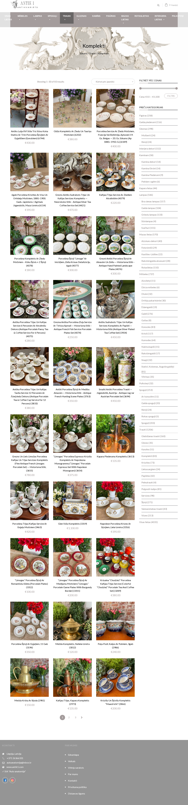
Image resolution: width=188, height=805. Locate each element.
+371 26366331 (15, 758)
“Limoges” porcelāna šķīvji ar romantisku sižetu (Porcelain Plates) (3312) (29, 584)
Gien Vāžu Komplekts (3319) (72, 523)
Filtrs (171, 95)
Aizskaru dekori (149, 241)
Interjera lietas (160, 18)
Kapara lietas (145, 188)
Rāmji (144, 142)
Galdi (144, 313)
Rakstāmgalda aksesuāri (153, 260)
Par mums (73, 774)
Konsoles (146, 326)
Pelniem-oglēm (149, 181)
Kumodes (146, 340)
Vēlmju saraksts (76, 767)
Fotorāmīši (146, 247)
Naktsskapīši (148, 346)
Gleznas (81, 16)
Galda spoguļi (148, 403)
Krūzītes (145, 462)
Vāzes (144, 515)
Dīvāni (144, 293)
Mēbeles (22, 16)
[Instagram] (12, 780)
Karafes (145, 449)
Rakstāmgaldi (148, 353)
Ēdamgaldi (146, 307)
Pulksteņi (178, 16)
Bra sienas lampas (150, 201)
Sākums (83, 53)
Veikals (71, 761)
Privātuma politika (77, 787)
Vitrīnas (145, 376)
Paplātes (145, 475)
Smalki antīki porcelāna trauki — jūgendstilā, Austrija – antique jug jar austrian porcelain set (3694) (115, 393)
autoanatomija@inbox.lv (19, 762)
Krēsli (144, 333)
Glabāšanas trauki (150, 436)
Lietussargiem (148, 469)
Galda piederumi (147, 122)
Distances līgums (76, 793)
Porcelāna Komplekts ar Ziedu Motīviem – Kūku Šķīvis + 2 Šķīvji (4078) (29, 262)
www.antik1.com (15, 767)
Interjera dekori (147, 148)
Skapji (144, 360)
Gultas (144, 320)
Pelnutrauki (147, 482)
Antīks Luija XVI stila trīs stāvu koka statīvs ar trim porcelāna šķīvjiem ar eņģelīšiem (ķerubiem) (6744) (29, 135)
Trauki (67, 16)
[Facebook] (5, 780)
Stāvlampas (147, 221)
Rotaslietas (142, 16)
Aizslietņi (146, 280)
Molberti (146, 135)
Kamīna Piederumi (150, 175)
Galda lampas (148, 208)
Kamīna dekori (148, 161)
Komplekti (146, 456)
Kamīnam (144, 155)
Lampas (37, 16)
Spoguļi (52, 16)
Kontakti (72, 780)
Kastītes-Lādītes (149, 254)
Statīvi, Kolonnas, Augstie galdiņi (157, 366)
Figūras (110, 16)
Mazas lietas (125, 18)
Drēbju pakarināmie (151, 300)
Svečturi (145, 227)
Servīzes (145, 495)
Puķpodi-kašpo (149, 489)
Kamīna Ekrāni (148, 168)
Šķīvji (144, 502)
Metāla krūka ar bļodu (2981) (29, 700)
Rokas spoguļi (148, 416)
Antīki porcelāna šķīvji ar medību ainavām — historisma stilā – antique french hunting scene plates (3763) (72, 393)
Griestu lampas (149, 214)
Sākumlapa (73, 754)
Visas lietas (8, 18)
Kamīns (96, 16)
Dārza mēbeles (148, 287)
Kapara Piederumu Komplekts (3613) (115, 456)
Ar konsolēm (147, 396)
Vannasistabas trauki (151, 508)
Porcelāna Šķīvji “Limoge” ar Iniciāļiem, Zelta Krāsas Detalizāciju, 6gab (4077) (72, 262)
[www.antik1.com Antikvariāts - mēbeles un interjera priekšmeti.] (24, 8)
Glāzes (144, 442)
